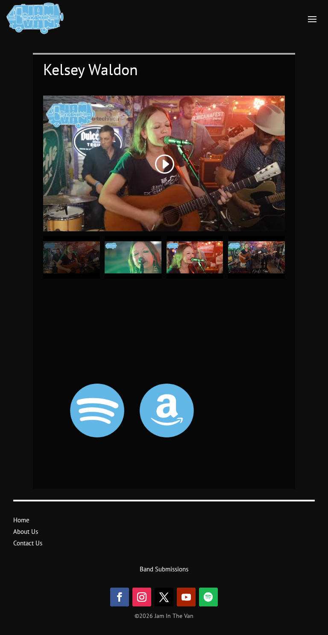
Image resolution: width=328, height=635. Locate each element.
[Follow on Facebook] (119, 597)
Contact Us (27, 543)
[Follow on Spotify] (208, 597)
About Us (25, 531)
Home (21, 520)
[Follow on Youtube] (186, 597)
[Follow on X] (164, 597)
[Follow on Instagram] (141, 597)
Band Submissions (164, 569)
